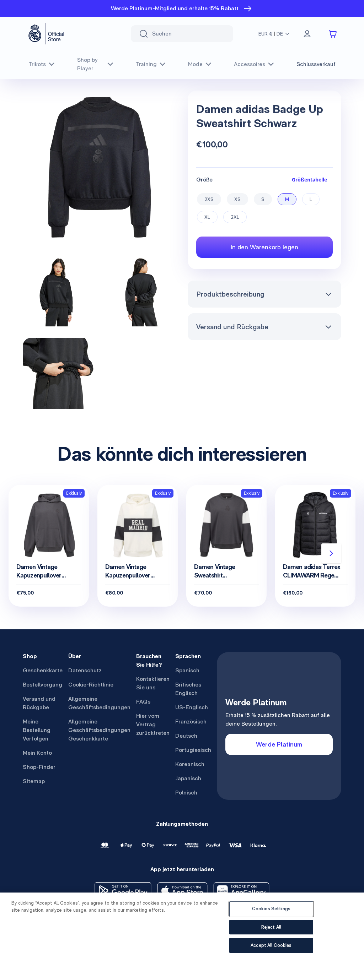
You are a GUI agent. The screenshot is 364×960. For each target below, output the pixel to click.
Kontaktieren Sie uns (153, 683)
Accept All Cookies (271, 945)
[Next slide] (331, 553)
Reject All (271, 927)
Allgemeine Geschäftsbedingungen (99, 703)
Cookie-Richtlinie (90, 684)
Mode (195, 64)
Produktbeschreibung (230, 294)
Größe (204, 179)
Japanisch (188, 778)
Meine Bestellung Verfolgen (36, 730)
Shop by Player (87, 64)
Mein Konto (37, 752)
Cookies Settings (271, 908)
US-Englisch (191, 707)
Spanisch (187, 670)
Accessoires (249, 64)
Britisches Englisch (188, 688)
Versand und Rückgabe (232, 326)
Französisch (191, 721)
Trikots (37, 64)
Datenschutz (85, 670)
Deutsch (186, 735)
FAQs (143, 701)
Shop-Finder (39, 767)
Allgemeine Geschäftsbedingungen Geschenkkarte (99, 730)
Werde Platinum (279, 744)
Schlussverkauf (316, 64)
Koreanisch (189, 764)
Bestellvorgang (42, 684)
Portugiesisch (193, 750)
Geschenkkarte (43, 670)
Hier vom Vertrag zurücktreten (153, 724)
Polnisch (186, 792)
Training (146, 64)
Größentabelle (309, 179)
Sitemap (34, 781)
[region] (182, 926)
